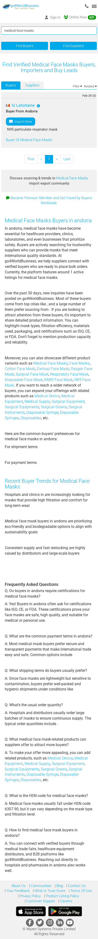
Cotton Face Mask (20, 368)
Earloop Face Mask (53, 368)
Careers (65, 901)
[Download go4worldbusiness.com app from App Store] (31, 911)
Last (67, 159)
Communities (40, 886)
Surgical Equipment (68, 401)
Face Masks (79, 363)
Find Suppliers (73, 46)
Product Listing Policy (62, 896)
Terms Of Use (80, 891)
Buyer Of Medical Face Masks (29, 140)
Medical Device (47, 396)
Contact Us (76, 886)
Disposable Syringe (42, 412)
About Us (18, 886)
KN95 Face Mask (58, 379)
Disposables (31, 418)
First (31, 159)
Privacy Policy (30, 896)
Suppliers (32, 85)
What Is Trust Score (49, 891)
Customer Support (40, 901)
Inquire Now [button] (22, 121)
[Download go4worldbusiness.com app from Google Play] (65, 911)
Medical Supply (37, 401)
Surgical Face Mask (32, 374)
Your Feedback (17, 891)
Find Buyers (24, 46)
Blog (59, 886)
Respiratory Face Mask (69, 374)
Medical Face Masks (72, 178)
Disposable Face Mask (24, 379)
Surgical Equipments (22, 407)
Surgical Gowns (54, 407)
